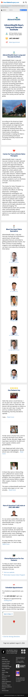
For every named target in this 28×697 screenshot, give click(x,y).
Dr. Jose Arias (14, 306)
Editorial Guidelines (7, 687)
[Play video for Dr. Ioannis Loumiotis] (14, 260)
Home (2, 5)
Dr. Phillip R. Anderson (14, 335)
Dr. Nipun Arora (14, 364)
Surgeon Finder (6, 663)
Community (5, 659)
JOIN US (4, 10)
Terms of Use (5, 690)
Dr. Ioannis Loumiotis (14, 262)
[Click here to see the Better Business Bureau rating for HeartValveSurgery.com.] (21, 666)
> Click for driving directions (11, 636)
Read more (10, 417)
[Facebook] (3, 652)
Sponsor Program (6, 685)
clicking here (8, 600)
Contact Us (4, 679)
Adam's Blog (5, 672)
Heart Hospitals (8, 5)
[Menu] (23, 2)
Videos (3, 670)
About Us (4, 678)
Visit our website (9, 572)
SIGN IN (10, 10)
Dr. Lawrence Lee (14, 291)
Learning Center (6, 661)
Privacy (3, 688)
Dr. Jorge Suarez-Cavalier (14, 350)
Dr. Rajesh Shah (14, 320)
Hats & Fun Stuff (6, 676)
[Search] (26, 2)
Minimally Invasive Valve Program (14, 575)
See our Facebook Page (12, 653)
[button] (14, 621)
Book (3, 674)
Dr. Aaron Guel (14, 379)
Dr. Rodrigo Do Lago (14, 276)
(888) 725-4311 (21, 662)
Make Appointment (14, 42)
